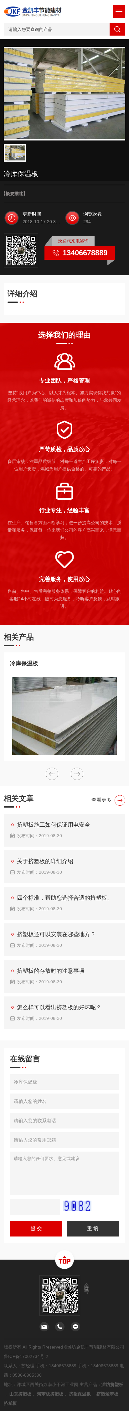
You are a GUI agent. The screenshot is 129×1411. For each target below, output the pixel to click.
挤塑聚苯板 (107, 1393)
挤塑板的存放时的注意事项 (51, 971)
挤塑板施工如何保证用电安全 (53, 825)
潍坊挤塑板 (112, 1384)
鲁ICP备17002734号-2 (26, 1356)
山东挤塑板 (20, 1393)
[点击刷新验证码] (77, 1206)
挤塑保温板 (80, 1393)
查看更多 (101, 800)
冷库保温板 (24, 663)
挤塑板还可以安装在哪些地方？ (56, 934)
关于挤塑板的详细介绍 (45, 861)
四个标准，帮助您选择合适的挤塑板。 (65, 898)
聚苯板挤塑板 (50, 1393)
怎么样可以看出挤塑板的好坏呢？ (59, 1007)
